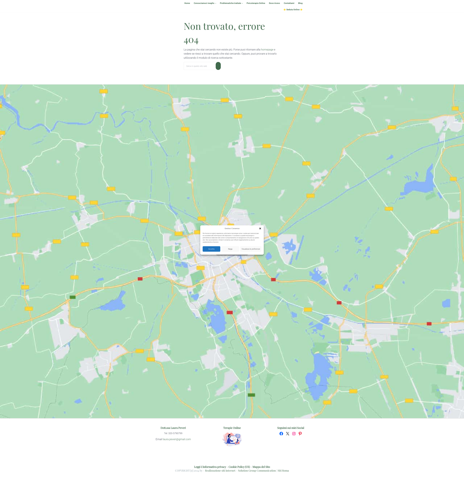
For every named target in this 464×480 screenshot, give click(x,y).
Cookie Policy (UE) (239, 466)
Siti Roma (283, 470)
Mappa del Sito (261, 466)
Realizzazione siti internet (220, 470)
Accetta (211, 249)
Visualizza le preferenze (251, 249)
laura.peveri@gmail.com (177, 439)
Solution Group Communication (257, 470)
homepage (267, 49)
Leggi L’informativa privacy (210, 466)
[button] (260, 228)
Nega (230, 249)
